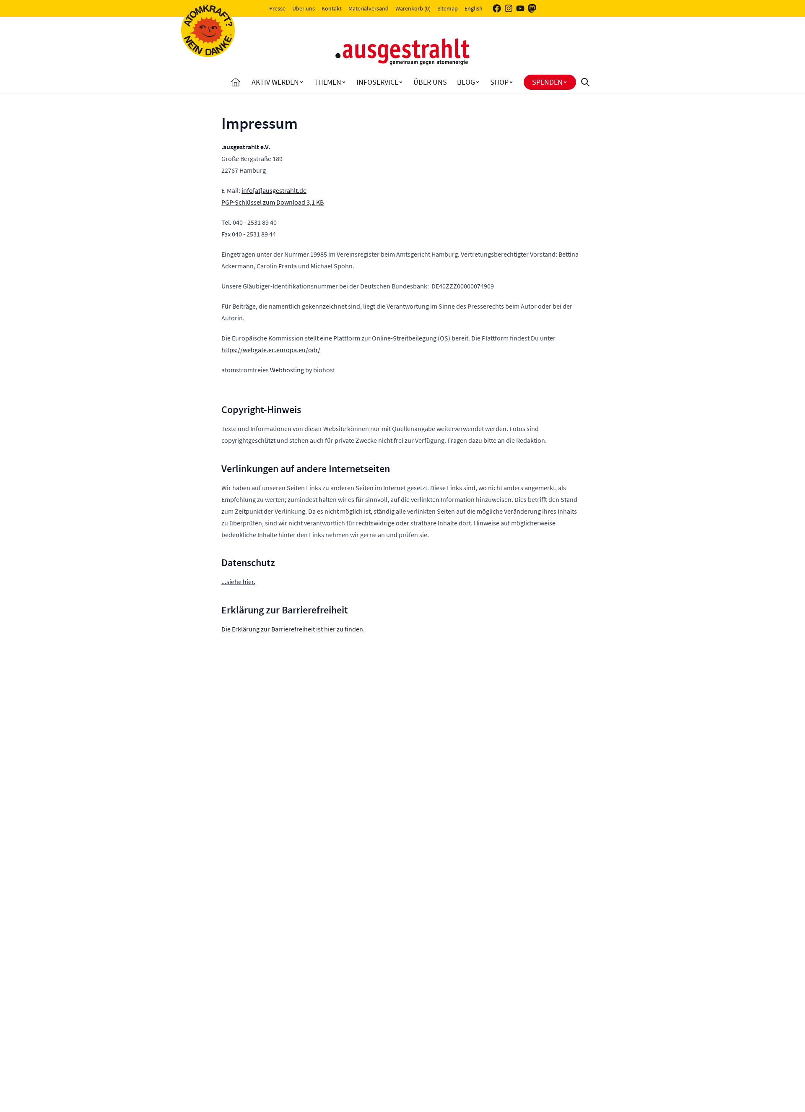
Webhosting (287, 370)
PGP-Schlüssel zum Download (272, 202)
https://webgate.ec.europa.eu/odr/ (270, 350)
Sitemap (447, 8)
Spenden (547, 82)
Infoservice (377, 82)
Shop (499, 82)
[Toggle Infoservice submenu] (400, 82)
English (474, 8)
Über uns (303, 8)
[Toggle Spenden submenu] (565, 82)
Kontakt (332, 8)
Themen (327, 82)
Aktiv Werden (275, 82)
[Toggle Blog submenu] (477, 82)
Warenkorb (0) (413, 8)
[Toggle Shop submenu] (511, 82)
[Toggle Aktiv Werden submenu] (301, 82)
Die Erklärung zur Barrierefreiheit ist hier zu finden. (293, 629)
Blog (466, 82)
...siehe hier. (238, 581)
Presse (277, 8)
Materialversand (368, 8)
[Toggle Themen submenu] (343, 82)
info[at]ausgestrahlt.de (274, 190)
